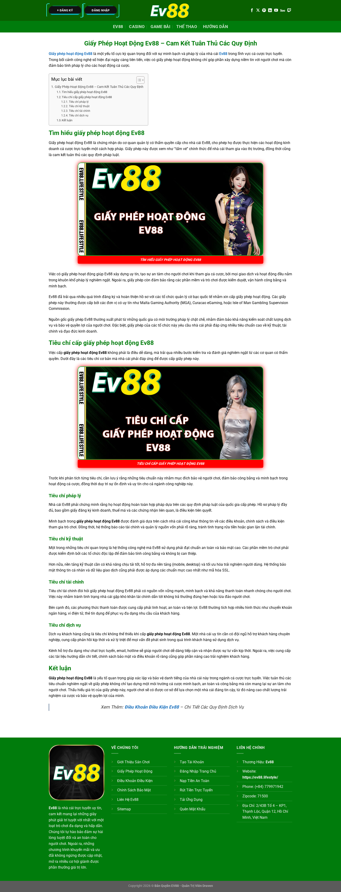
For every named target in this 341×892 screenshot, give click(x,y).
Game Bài (160, 26)
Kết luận (67, 120)
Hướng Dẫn (215, 26)
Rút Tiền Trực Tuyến (196, 790)
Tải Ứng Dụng (191, 799)
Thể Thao (186, 26)
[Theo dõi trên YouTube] (276, 10)
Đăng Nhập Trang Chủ (198, 771)
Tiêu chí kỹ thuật (79, 106)
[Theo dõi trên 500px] (282, 10)
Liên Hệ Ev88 (127, 799)
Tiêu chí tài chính (79, 110)
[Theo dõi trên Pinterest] (264, 10)
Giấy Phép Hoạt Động (134, 771)
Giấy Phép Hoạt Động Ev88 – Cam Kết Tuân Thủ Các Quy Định (99, 87)
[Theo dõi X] (258, 10)
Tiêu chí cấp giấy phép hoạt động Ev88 (87, 97)
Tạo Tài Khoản (192, 762)
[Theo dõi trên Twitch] (289, 10)
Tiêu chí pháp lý (78, 101)
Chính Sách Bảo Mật (134, 790)
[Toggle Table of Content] (138, 80)
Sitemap (124, 809)
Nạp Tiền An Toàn (194, 781)
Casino (137, 26)
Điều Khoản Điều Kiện (135, 781)
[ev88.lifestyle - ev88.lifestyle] (170, 10)
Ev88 (118, 26)
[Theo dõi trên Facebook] (252, 10)
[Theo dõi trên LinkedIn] (270, 10)
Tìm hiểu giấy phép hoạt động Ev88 (84, 92)
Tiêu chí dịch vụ (78, 115)
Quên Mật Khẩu (192, 809)
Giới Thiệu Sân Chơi (133, 762)
